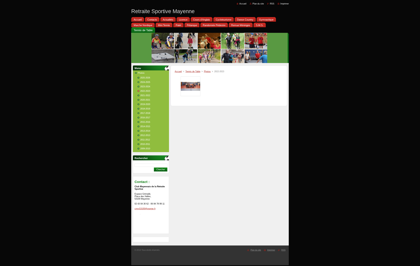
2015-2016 (145, 122)
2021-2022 (145, 95)
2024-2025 (145, 82)
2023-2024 (145, 86)
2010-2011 (145, 144)
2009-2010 (145, 148)
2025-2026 (145, 77)
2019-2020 (145, 104)
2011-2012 (145, 139)
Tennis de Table (192, 71)
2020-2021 (145, 100)
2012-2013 (145, 135)
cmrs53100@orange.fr (145, 208)
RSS (272, 3)
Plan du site (258, 3)
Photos (141, 73)
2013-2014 (145, 131)
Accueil (242, 3)
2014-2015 (145, 126)
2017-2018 (145, 113)
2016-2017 (145, 117)
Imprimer (284, 3)
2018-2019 (145, 108)
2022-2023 (145, 91)
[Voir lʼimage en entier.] (190, 86)
